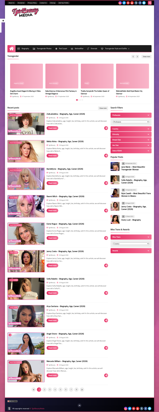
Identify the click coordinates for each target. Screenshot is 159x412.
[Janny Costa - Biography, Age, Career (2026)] (115, 206)
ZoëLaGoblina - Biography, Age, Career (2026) (66, 114)
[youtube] (132, 3)
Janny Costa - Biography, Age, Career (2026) (65, 251)
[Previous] (82, 389)
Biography (25, 48)
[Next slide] (137, 56)
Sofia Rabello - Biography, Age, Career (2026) (65, 279)
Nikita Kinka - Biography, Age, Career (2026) (65, 141)
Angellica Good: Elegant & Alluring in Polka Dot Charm (25, 92)
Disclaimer (21, 2)
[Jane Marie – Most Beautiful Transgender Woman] (115, 166)
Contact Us (43, 2)
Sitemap (52, 2)
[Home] (11, 48)
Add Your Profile (63, 2)
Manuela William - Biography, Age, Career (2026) (67, 361)
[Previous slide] (133, 56)
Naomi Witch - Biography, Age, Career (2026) (65, 196)
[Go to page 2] (79, 100)
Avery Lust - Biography (131, 220)
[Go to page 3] (80, 100)
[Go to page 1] (77, 100)
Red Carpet (63, 48)
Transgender (13, 56)
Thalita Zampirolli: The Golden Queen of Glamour (95, 92)
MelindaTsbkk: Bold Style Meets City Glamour (129, 92)
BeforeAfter (78, 48)
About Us (11, 2)
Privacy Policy (32, 2)
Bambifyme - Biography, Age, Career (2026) (65, 169)
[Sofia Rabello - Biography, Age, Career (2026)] (115, 179)
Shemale (93, 48)
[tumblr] (136, 3)
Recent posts (13, 108)
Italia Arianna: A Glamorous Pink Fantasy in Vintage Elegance (61, 92)
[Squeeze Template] (9, 408)
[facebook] (140, 3)
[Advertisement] (106, 25)
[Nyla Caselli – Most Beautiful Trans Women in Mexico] (115, 192)
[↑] (79, 405)
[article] (26, 80)
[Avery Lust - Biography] (115, 219)
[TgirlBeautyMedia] (25, 12)
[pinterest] (128, 3)
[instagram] (120, 3)
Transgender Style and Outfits (116, 48)
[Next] (33, 389)
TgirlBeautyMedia (38, 408)
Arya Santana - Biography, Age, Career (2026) (66, 306)
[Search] (150, 3)
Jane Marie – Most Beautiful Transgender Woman (133, 168)
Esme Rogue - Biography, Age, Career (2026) (65, 224)
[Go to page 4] (82, 100)
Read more (52, 128)
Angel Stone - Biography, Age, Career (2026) (65, 334)
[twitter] (124, 3)
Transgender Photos (44, 48)
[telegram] (144, 3)
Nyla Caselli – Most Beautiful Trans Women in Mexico (136, 194)
